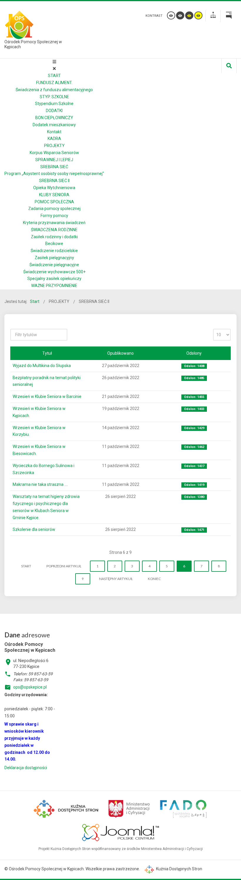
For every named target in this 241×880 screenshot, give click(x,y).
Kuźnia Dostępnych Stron (178, 868)
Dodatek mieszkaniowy (54, 124)
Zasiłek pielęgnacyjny (54, 257)
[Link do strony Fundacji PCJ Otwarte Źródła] (121, 831)
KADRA (54, 138)
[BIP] (229, 16)
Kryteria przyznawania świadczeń (54, 222)
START (54, 75)
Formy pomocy (54, 215)
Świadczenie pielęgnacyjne (54, 264)
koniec (154, 578)
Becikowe (54, 243)
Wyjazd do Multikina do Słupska (42, 365)
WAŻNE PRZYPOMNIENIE (54, 285)
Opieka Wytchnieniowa (54, 187)
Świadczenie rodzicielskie (54, 250)
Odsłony (194, 353)
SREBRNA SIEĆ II (54, 180)
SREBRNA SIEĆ (54, 166)
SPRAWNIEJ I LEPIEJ (54, 159)
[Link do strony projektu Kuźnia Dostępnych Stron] (66, 808)
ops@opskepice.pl (30, 687)
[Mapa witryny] (213, 15)
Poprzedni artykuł (63, 566)
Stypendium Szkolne (54, 103)
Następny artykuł (116, 578)
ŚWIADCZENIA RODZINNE (54, 229)
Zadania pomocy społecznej (54, 208)
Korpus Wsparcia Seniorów (54, 152)
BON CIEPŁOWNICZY (54, 117)
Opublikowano (120, 353)
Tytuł (47, 353)
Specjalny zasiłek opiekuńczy (54, 278)
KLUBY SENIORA (54, 194)
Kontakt (54, 131)
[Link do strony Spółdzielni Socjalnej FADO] (183, 808)
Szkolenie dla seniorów (34, 529)
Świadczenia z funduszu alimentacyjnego (54, 89)
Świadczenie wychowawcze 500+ (54, 271)
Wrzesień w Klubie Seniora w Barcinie (47, 396)
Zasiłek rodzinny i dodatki (54, 236)
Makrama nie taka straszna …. (40, 484)
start (26, 566)
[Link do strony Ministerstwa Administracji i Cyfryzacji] (129, 808)
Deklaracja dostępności (25, 767)
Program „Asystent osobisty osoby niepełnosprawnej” (54, 173)
